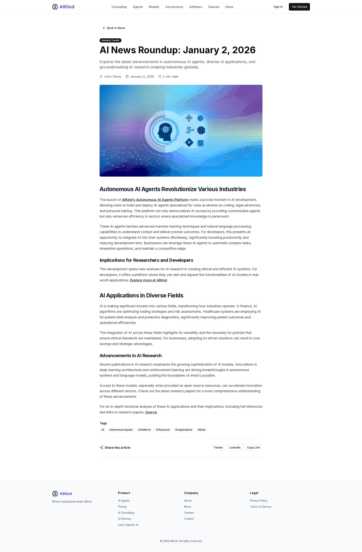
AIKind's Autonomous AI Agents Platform (155, 200)
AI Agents (124, 500)
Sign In (278, 6)
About (187, 500)
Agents (138, 7)
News (229, 7)
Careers (189, 512)
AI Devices (124, 518)
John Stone (112, 76)
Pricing (122, 506)
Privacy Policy (259, 500)
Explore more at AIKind (148, 280)
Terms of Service (261, 506)
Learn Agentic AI (128, 524)
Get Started (299, 6)
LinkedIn (235, 447)
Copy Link (253, 447)
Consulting (119, 7)
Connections (174, 7)
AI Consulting (126, 512)
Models (154, 7)
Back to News (116, 27)
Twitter (218, 447)
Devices (213, 7)
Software (195, 7)
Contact (189, 518)
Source (151, 412)
